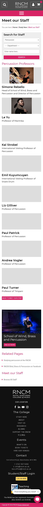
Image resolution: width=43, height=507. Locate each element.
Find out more (10, 345)
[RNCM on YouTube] (23, 407)
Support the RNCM (21, 432)
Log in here (21, 479)
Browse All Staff (10, 380)
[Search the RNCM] (4, 4)
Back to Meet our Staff (12, 298)
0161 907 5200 (22, 464)
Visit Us (21, 423)
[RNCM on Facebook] (15, 407)
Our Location (21, 402)
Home (15, 27)
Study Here (23, 27)
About (22, 420)
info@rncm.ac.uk (22, 467)
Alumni (21, 429)
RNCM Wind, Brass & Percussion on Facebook (22, 366)
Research (21, 426)
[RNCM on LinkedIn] (19, 407)
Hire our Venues (21, 451)
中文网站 (21, 435)
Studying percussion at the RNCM (17, 360)
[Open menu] (21, 13)
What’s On (21, 445)
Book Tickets (21, 448)
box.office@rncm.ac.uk (21, 469)
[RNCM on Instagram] (27, 407)
